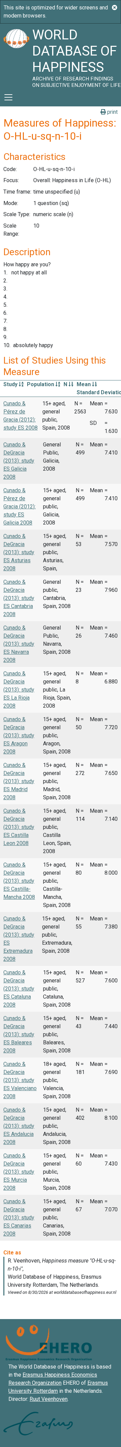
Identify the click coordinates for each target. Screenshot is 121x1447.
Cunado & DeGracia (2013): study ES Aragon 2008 (18, 735)
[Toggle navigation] (8, 97)
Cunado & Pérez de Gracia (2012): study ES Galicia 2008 (19, 506)
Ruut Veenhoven (49, 1399)
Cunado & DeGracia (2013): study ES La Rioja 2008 (18, 689)
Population (41, 384)
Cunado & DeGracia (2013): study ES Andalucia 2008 (18, 1126)
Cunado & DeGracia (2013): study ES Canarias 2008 (18, 1217)
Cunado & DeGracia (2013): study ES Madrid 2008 (18, 781)
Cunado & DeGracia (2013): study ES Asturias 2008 (18, 552)
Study (11, 384)
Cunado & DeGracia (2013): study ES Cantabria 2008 (18, 598)
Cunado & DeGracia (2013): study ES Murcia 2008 (18, 1171)
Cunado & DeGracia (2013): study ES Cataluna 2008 (18, 988)
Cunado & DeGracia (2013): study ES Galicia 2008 (18, 460)
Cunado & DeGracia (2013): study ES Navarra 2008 (18, 644)
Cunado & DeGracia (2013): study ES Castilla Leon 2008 (18, 827)
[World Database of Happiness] (16, 56)
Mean (84, 384)
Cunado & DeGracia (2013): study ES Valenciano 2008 (20, 1080)
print (112, 112)
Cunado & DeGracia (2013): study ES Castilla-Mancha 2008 (19, 881)
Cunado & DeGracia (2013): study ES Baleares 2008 (18, 1034)
